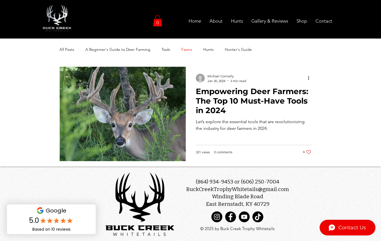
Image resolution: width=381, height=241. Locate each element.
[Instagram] (216, 216)
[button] (157, 21)
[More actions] (310, 78)
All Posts (66, 49)
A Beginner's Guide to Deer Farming (117, 49)
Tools (165, 49)
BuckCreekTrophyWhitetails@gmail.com (237, 189)
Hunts (208, 49)
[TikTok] (257, 216)
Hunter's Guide (238, 49)
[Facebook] (230, 216)
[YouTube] (244, 216)
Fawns (186, 49)
